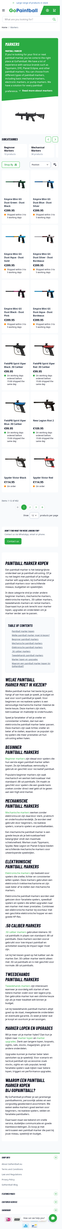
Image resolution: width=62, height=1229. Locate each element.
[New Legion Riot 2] (44, 405)
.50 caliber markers (21, 651)
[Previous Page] (18, 507)
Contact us (13, 541)
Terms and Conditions (12, 1169)
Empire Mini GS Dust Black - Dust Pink (14, 312)
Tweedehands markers (17, 986)
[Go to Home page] (24, 10)
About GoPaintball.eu (12, 1164)
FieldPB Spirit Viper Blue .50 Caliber (15, 422)
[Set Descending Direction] (55, 165)
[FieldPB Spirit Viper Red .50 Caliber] (44, 348)
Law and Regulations (12, 1174)
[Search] (54, 19)
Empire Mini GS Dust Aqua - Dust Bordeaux (42, 312)
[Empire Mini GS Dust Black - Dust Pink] (15, 293)
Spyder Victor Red (43, 477)
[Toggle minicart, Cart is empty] (54, 10)
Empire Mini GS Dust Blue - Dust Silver (42, 203)
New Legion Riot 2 (43, 420)
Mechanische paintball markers (27, 643)
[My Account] (47, 10)
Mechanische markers (17, 812)
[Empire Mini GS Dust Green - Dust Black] (15, 184)
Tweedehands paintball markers (27, 655)
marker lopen (25, 1038)
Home (4, 27)
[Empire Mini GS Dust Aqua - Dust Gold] (15, 238)
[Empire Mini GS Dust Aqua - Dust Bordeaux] (44, 293)
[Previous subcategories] (48, 139)
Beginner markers (15, 758)
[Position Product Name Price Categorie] (40, 165)
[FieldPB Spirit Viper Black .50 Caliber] (15, 348)
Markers (14, 27)
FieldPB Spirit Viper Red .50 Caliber (44, 365)
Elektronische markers (17, 873)
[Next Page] (42, 507)
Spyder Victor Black (15, 477)
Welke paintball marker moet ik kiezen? (31, 635)
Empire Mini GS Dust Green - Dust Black (14, 203)
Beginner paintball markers (25, 639)
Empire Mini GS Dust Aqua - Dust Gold (14, 257)
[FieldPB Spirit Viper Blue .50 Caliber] (15, 405)
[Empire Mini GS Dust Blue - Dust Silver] (44, 184)
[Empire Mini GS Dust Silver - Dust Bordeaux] (44, 238)
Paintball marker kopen (23, 631)
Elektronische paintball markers (27, 647)
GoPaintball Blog (10, 1184)
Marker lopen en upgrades (25, 659)
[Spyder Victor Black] (15, 462)
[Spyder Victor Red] (44, 462)
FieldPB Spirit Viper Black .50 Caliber (15, 365)
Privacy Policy (8, 1179)
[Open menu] (5, 10)
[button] (30, 1157)
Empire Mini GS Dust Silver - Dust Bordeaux (43, 257)
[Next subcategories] (55, 139)
